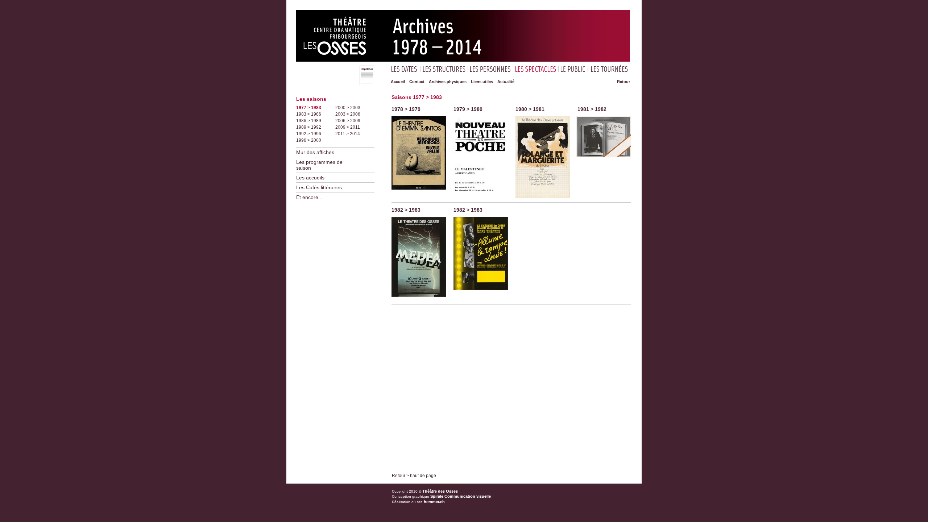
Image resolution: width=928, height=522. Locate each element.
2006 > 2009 (347, 120)
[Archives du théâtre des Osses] (463, 60)
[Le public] (573, 68)
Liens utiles (482, 81)
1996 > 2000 (308, 140)
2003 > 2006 (347, 114)
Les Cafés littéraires (319, 187)
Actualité (505, 81)
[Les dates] (404, 68)
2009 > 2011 (347, 127)
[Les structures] (444, 68)
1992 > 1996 (308, 133)
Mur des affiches (315, 152)
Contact (416, 81)
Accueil (398, 81)
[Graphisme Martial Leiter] (419, 191)
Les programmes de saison (319, 165)
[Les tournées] (610, 68)
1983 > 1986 (308, 114)
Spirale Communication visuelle (460, 496)
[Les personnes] (490, 68)
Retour (623, 81)
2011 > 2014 (347, 133)
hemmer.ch (434, 502)
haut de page (423, 475)
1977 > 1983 (308, 107)
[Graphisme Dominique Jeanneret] (480, 200)
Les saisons (311, 99)
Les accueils (310, 178)
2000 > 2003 (347, 107)
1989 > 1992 (308, 127)
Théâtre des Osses (440, 491)
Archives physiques (448, 81)
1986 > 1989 (308, 120)
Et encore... (309, 197)
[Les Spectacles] (536, 68)
